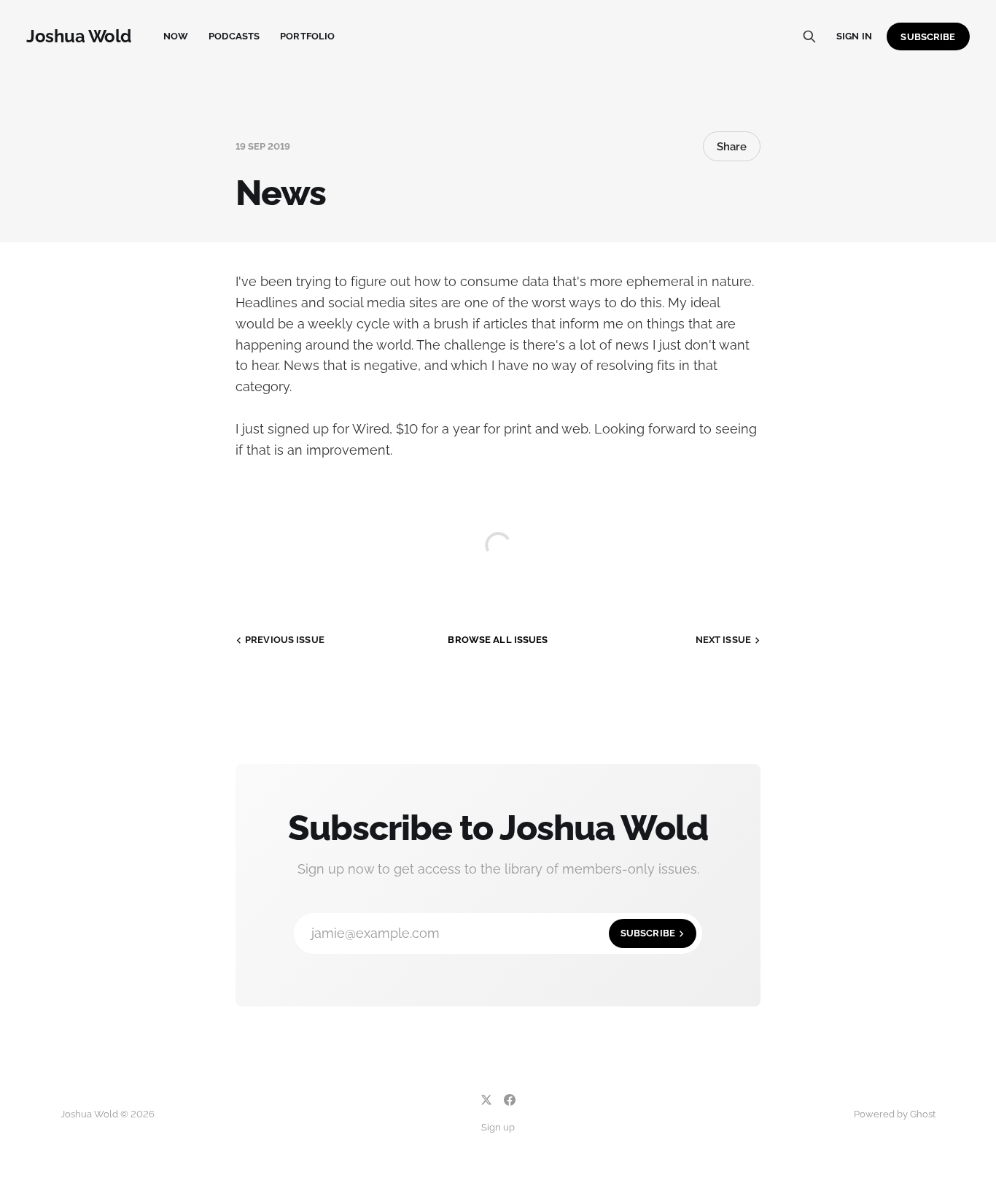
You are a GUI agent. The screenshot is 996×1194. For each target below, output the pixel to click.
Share (732, 146)
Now (175, 36)
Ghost (922, 1114)
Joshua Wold (78, 36)
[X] (486, 1100)
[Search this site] (809, 36)
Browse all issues (498, 639)
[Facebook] (509, 1100)
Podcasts (234, 36)
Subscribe (927, 36)
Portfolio (307, 36)
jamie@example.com (493, 933)
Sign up (498, 1127)
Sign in (854, 36)
